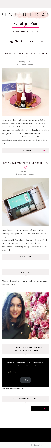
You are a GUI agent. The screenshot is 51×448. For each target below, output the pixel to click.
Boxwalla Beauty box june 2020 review (25, 163)
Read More (25, 150)
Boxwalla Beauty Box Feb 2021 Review (25, 53)
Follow (25, 380)
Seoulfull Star (25, 23)
